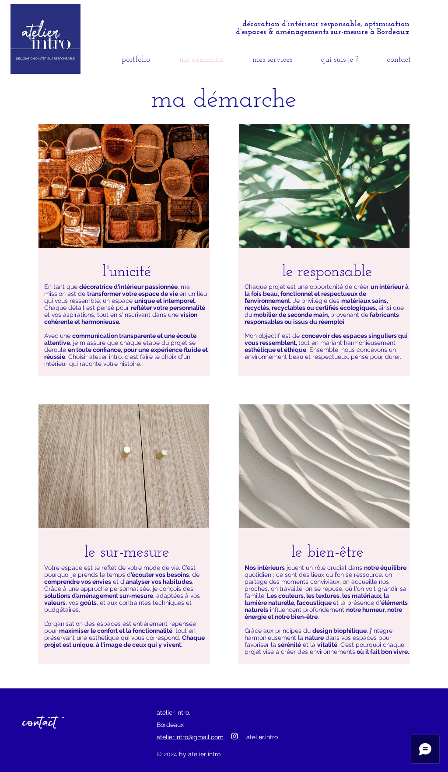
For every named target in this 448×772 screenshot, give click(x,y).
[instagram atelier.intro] (234, 736)
